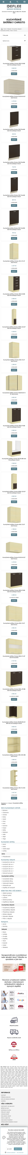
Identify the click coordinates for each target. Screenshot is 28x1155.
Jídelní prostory (7, 893)
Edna (4, 817)
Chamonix (6, 812)
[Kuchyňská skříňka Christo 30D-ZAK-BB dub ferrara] (14, 753)
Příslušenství (6, 856)
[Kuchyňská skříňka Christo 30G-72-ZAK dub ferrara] (14, 785)
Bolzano (5, 810)
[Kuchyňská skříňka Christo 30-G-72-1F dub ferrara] (14, 259)
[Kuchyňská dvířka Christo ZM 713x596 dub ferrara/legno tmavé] (14, 226)
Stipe (4, 836)
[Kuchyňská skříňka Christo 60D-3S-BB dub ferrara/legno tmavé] (14, 61)
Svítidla (5, 934)
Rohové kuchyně (8, 873)
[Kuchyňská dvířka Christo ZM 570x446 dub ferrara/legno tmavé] (14, 127)
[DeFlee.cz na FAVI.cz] (13, 1047)
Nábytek (4, 929)
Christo (5, 815)
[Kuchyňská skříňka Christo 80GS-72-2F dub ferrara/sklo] (14, 654)
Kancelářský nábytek (9, 910)
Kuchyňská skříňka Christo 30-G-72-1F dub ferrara (14, 261)
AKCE (4, 924)
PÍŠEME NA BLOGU (6, 1097)
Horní (4, 844)
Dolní (4, 846)
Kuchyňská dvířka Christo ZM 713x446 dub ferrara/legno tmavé (14, 196)
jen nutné (9, 1149)
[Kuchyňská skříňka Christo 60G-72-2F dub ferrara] (14, 522)
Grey (4, 821)
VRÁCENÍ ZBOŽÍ (5, 1114)
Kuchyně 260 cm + (8, 871)
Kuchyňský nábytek (8, 860)
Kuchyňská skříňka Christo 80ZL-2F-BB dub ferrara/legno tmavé (14, 689)
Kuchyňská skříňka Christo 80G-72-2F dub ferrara (14, 624)
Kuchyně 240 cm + (8, 869)
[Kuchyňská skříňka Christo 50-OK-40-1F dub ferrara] (13, 94)
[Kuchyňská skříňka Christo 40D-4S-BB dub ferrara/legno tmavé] (14, 292)
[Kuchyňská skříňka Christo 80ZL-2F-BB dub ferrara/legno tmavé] (14, 687)
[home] (14, 9)
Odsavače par (7, 885)
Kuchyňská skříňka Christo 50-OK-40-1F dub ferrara (14, 97)
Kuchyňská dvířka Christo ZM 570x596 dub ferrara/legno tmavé (14, 163)
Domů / (5, 29)
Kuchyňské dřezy (8, 881)
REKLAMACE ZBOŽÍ (6, 1116)
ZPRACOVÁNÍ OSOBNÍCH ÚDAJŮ (9, 1122)
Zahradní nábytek (8, 916)
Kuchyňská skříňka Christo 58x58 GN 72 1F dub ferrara (14, 393)
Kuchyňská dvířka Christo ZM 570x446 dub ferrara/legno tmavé (14, 130)
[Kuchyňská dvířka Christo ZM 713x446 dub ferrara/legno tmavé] (14, 193)
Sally (4, 834)
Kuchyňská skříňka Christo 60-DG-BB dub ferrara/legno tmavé (14, 459)
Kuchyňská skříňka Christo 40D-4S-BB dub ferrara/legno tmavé (14, 294)
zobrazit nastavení (11, 1152)
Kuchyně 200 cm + (8, 866)
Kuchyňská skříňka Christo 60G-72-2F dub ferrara (14, 525)
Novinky (5, 926)
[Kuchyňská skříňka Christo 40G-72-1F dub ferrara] (14, 357)
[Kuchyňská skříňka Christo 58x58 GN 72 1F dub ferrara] (14, 390)
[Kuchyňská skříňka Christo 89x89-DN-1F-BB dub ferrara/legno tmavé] (14, 720)
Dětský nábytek (7, 914)
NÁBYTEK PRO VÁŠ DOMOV (11, 891)
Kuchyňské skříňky (8, 842)
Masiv (4, 932)
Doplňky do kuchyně (9, 887)
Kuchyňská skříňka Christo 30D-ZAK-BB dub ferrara (14, 755)
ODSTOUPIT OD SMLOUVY (7, 1106)
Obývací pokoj (7, 895)
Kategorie (4, 921)
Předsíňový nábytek (8, 912)
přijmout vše (18, 1149)
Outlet (4, 945)
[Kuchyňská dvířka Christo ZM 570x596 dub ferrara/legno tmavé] (14, 160)
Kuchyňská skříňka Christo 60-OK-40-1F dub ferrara (14, 558)
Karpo (4, 828)
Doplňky (5, 938)
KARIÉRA (3, 1101)
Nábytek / (9, 29)
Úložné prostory (7, 899)
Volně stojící (6, 848)
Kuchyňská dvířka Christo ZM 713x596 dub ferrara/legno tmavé (14, 229)
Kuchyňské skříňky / (5, 30)
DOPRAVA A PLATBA (6, 1110)
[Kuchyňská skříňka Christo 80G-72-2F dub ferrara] (14, 621)
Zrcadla (5, 936)
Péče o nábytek (7, 918)
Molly (4, 830)
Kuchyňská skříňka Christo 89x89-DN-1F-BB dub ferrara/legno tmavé (14, 722)
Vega (4, 839)
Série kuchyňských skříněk (10, 808)
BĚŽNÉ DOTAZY (5, 1108)
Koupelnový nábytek (9, 907)
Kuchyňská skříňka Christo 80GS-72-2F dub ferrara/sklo (14, 657)
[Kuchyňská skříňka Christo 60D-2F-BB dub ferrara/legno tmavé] (14, 423)
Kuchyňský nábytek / (17, 29)
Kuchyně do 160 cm (8, 862)
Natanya (5, 832)
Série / (11, 30)
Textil (4, 941)
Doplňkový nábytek (8, 902)
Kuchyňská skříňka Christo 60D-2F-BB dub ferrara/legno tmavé (14, 426)
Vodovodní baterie (8, 883)
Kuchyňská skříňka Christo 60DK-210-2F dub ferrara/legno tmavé (14, 492)
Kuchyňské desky (8, 879)
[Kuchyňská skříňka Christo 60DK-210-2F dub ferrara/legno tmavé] (14, 489)
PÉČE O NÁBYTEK (5, 1118)
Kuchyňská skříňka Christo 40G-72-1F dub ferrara (14, 360)
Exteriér (5, 943)
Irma (4, 823)
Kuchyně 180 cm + (8, 864)
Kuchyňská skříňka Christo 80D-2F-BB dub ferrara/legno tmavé (14, 591)
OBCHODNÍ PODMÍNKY (7, 1120)
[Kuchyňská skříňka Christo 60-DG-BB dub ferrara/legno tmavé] (14, 456)
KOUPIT (14, 73)
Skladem (5, 947)
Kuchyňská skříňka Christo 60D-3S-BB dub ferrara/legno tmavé (14, 64)
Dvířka (4, 851)
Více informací (20, 1152)
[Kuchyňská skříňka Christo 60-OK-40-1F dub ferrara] (14, 555)
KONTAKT (3, 1095)
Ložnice (5, 897)
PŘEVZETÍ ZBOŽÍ (5, 1112)
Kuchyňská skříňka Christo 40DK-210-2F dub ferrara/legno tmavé (14, 327)
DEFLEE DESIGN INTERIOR (8, 1099)
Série (3, 854)
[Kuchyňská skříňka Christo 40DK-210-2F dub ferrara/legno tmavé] (14, 325)
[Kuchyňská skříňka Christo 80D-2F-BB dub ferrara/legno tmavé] (14, 588)
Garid (4, 819)
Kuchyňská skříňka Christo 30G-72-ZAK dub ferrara (14, 788)
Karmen (5, 825)
